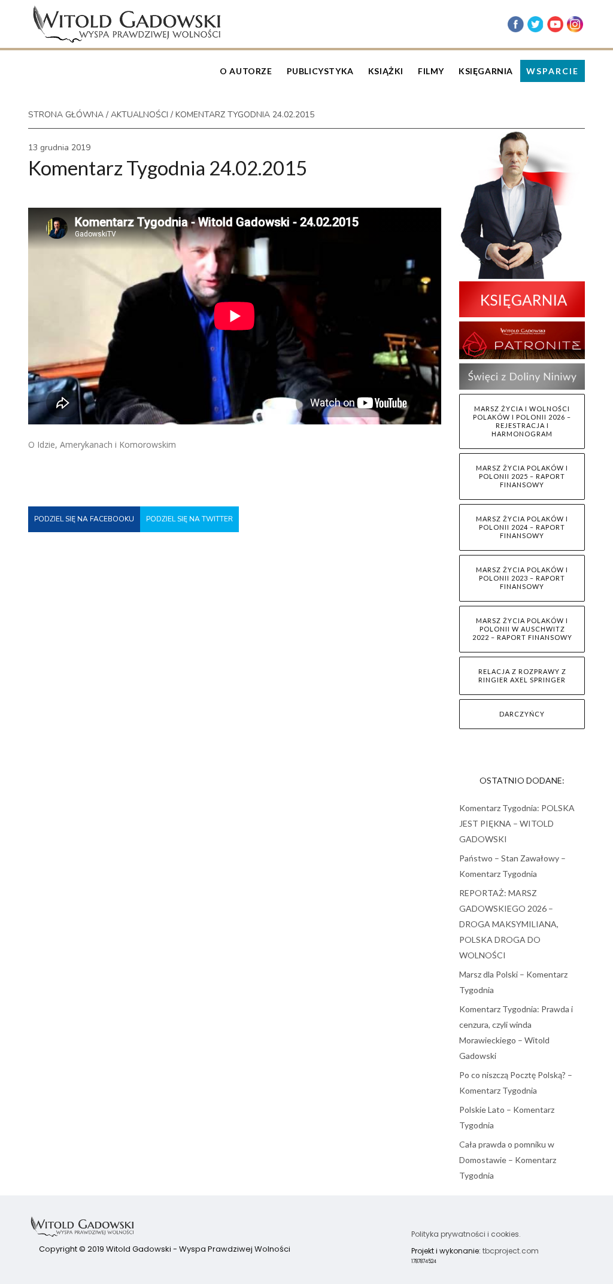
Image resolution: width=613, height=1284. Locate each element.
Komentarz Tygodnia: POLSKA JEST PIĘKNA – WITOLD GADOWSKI (517, 823)
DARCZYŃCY (522, 714)
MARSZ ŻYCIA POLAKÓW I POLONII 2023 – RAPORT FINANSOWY (522, 578)
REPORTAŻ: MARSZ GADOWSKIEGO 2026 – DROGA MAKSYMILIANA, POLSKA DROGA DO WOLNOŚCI (509, 924)
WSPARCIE (552, 71)
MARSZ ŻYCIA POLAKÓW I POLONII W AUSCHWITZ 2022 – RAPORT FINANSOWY (522, 629)
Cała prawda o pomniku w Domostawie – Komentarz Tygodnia (507, 1159)
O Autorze (246, 71)
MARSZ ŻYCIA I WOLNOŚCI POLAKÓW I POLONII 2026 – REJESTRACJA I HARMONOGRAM (522, 421)
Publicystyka (320, 71)
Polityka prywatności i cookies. (466, 1234)
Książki (385, 71)
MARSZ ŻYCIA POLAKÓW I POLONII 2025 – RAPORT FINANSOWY (522, 476)
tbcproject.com (510, 1251)
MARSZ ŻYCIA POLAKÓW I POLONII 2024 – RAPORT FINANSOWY (522, 527)
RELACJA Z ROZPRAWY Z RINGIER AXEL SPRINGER (522, 675)
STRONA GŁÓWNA (66, 114)
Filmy (431, 71)
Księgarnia (486, 71)
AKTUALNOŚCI (139, 114)
